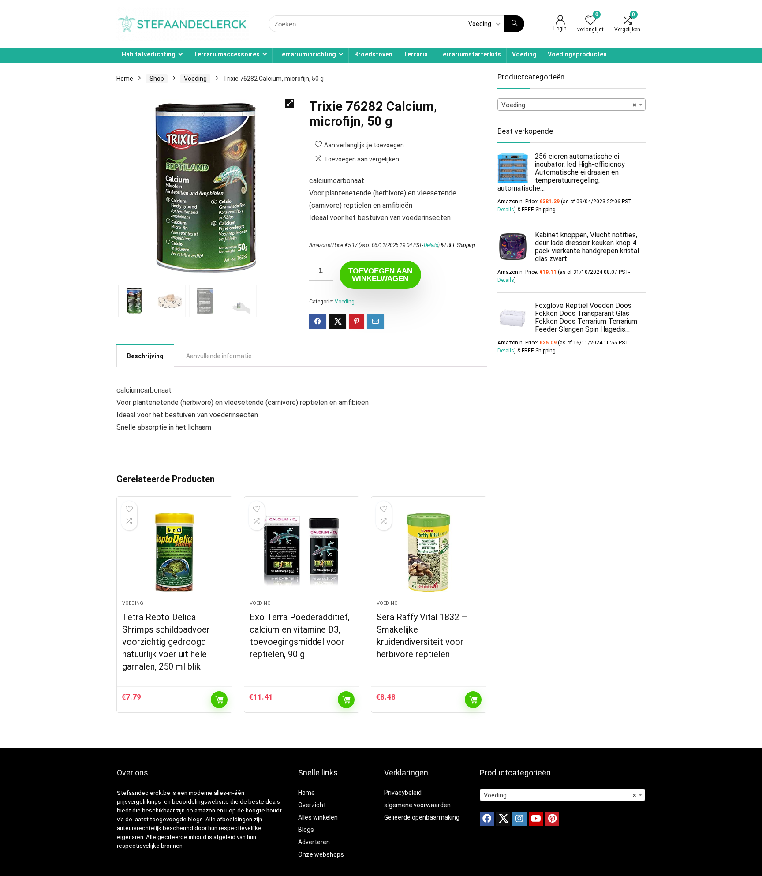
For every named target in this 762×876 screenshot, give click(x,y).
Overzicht (312, 805)
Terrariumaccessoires (227, 54)
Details (431, 245)
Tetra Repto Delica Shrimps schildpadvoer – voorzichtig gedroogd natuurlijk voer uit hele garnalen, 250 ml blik (170, 642)
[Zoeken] (514, 23)
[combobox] (571, 104)
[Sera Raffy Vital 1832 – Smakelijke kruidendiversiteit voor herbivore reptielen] (429, 552)
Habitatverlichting (149, 54)
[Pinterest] (552, 819)
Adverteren (314, 842)
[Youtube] (536, 819)
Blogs (306, 829)
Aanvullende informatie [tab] (219, 355)
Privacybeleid (403, 792)
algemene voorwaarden (417, 805)
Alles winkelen (318, 817)
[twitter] (503, 819)
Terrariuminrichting (307, 54)
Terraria (415, 54)
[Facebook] (487, 819)
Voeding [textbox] (568, 105)
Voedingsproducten (577, 54)
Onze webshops (321, 854)
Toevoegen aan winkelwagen (380, 275)
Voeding (524, 54)
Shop (156, 78)
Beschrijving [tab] (145, 355)
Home (124, 78)
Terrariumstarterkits (470, 54)
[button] (289, 103)
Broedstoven (373, 54)
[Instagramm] (519, 819)
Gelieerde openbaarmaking (421, 817)
